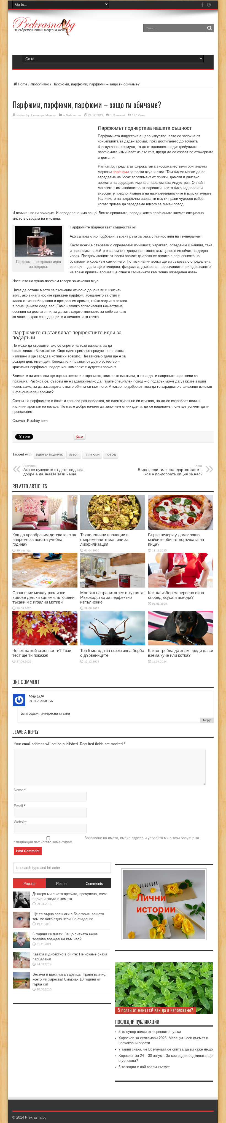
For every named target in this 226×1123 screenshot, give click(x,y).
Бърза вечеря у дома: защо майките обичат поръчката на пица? (176, 539)
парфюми (121, 172)
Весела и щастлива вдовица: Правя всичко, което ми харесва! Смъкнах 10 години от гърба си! (69, 979)
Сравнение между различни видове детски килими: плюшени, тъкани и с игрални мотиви (44, 597)
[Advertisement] (53, 162)
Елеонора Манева (43, 115)
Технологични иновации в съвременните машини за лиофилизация (104, 539)
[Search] (209, 28)
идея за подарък (49, 454)
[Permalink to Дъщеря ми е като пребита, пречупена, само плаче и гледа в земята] (21, 907)
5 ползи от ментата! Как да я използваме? (155, 1010)
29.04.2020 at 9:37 (41, 700)
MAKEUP (36, 696)
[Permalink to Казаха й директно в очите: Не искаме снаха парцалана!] (21, 967)
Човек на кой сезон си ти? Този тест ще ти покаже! (41, 653)
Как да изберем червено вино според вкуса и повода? (176, 595)
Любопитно (40, 84)
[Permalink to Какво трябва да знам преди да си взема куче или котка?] (180, 644)
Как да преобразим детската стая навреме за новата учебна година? (44, 539)
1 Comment (117, 115)
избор (74, 454)
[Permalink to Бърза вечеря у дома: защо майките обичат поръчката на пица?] (180, 528)
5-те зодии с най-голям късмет (144, 1067)
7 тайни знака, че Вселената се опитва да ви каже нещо (166, 1049)
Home (22, 84)
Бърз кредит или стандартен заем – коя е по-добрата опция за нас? (170, 470)
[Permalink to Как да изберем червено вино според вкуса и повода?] (180, 586)
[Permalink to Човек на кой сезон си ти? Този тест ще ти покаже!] (44, 644)
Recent (62, 884)
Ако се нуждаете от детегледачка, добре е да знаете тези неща (54, 470)
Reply (207, 720)
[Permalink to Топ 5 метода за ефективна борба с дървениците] (112, 644)
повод (111, 454)
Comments (94, 884)
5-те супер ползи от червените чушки (150, 1032)
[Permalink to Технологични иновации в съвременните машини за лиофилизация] (112, 528)
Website (20, 822)
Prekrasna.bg (35, 1117)
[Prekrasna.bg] (44, 32)
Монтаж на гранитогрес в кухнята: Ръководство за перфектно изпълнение (112, 597)
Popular (29, 884)
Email (18, 806)
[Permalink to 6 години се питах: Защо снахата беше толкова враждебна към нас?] (21, 947)
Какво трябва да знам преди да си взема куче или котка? (180, 653)
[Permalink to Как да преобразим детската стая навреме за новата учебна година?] (44, 528)
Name (18, 790)
